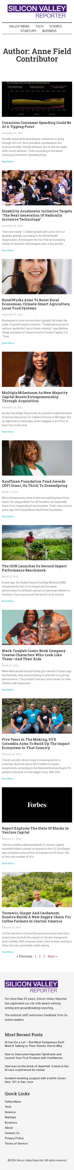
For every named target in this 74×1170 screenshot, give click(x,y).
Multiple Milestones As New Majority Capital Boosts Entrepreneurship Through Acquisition (35, 396)
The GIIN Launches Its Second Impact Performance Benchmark (34, 568)
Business (49, 31)
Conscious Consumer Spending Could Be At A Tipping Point (36, 124)
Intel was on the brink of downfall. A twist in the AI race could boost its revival (37, 1068)
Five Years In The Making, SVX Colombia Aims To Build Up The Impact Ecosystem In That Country (36, 743)
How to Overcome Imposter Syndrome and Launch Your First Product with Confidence (33, 1056)
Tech (39, 26)
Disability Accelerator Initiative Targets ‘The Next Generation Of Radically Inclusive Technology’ (37, 215)
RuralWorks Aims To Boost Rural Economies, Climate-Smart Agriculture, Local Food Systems (36, 304)
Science (56, 26)
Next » (52, 956)
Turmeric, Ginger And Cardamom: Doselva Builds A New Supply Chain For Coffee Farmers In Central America (36, 917)
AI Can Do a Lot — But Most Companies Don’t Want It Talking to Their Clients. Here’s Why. (34, 1044)
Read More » (8, 161)
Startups (28, 31)
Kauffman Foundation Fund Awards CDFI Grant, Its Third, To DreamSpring (34, 483)
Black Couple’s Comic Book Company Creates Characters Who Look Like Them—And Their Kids (34, 654)
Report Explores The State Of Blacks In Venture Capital (35, 830)
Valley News (19, 26)
